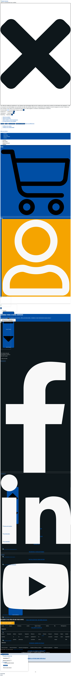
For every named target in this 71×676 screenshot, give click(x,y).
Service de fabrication (13, 647)
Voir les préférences (12, 123)
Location (28, 625)
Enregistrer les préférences (20, 123)
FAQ (54, 625)
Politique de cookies (7, 126)
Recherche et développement (23, 647)
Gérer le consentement (4, 654)
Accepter (2, 123)
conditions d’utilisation (37, 652)
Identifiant (5, 658)
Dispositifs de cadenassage (20, 637)
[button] (35, 54)
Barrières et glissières (14, 637)
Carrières (5, 137)
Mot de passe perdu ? (7, 667)
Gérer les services (7, 118)
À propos (5, 133)
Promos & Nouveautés (8, 350)
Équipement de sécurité (27, 635)
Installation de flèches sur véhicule (35, 647)
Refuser (6, 123)
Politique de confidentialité (8, 127)
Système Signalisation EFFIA (67, 637)
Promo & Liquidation (3, 635)
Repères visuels (62, 635)
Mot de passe (6, 660)
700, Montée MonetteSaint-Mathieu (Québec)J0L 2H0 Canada (5, 354)
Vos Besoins (19, 625)
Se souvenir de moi (9, 663)
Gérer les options (6, 117)
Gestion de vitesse (39, 637)
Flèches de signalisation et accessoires (33, 637)
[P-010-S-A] (8, 311)
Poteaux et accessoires (50, 635)
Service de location (5, 647)
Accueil (3, 625)
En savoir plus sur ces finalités (9, 121)
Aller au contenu (4, 131)
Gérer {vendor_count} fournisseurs (10, 119)
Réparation (56, 647)
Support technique (6, 136)
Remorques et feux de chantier (56, 637)
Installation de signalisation (48, 647)
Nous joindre (5, 135)
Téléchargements (63, 625)
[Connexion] (36, 295)
